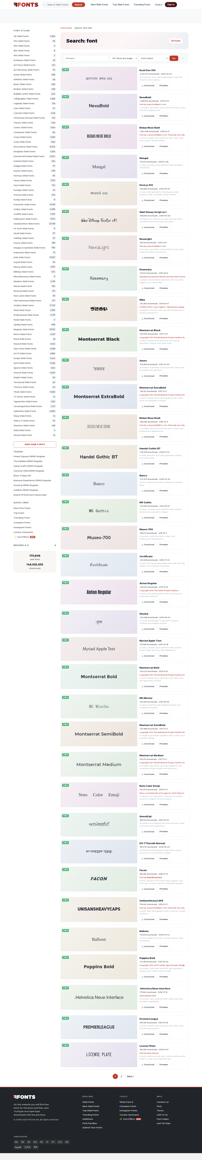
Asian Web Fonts (23, 74)
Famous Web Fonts (24, 175)
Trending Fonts (142, 4)
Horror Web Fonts (23, 243)
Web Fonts (88, 1102)
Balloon (144, 931)
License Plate (147, 1046)
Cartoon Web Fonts (24, 113)
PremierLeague (148, 1019)
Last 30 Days (164, 1123)
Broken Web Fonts (23, 89)
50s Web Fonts (22, 41)
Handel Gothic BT (150, 448)
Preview (164, 85)
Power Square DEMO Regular (29, 456)
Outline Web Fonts (24, 305)
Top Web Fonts (121, 4)
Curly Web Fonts (22, 142)
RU (67, 1142)
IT (47, 1142)
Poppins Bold (147, 958)
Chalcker (18, 451)
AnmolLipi (145, 816)
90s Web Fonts (22, 55)
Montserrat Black (149, 330)
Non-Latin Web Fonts (25, 295)
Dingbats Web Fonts (24, 151)
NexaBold (145, 97)
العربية (18, 1147)
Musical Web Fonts (24, 291)
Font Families (89, 1123)
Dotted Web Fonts (24, 161)
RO (35, 1142)
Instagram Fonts (22, 527)
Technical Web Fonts (25, 382)
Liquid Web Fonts (23, 262)
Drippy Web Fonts (23, 166)
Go (173, 58)
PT (53, 1142)
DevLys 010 (146, 185)
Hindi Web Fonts (22, 233)
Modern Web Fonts (24, 281)
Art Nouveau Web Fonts (26, 70)
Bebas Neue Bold (149, 127)
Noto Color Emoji (149, 786)
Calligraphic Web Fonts (26, 98)
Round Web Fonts (23, 344)
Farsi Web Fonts (22, 185)
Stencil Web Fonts (23, 372)
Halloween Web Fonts (25, 219)
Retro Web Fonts (23, 334)
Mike (142, 299)
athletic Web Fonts (24, 79)
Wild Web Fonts (22, 430)
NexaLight (145, 239)
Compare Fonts (22, 522)
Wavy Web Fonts (22, 416)
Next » (130, 1076)
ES (29, 1142)
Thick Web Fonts (22, 392)
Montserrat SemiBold (152, 725)
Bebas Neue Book (149, 418)
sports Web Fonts (23, 368)
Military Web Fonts (24, 271)
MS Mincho (145, 698)
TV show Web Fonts (24, 396)
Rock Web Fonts (22, 339)
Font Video (163, 1119)
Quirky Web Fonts (23, 324)
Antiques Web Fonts (25, 60)
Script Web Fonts (23, 358)
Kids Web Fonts (22, 257)
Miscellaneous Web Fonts (27, 276)
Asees (143, 360)
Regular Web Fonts (24, 329)
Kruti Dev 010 (147, 70)
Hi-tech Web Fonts (24, 228)
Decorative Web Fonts (26, 146)
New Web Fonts (99, 4)
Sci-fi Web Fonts (22, 353)
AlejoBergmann (154, 877)
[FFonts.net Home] (26, 4)
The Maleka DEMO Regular (28, 461)
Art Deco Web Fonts (24, 65)
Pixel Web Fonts (22, 310)
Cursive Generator (23, 532)
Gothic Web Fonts (23, 209)
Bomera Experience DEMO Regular (32, 480)
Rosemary (145, 269)
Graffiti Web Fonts (23, 214)
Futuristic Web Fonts (25, 204)
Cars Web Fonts (22, 108)
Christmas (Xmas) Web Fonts (29, 118)
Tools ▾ (158, 4)
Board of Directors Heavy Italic (30, 495)
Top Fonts (19, 513)
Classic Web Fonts (23, 122)
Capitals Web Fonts (24, 103)
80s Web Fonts (22, 50)
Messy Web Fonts (23, 267)
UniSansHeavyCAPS (151, 900)
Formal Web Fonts (23, 195)
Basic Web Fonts (22, 84)
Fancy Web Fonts (23, 180)
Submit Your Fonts (92, 1127)
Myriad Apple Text (150, 640)
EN (16, 1142)
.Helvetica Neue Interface (154, 988)
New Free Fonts (22, 508)
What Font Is (126, 1102)
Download (149, 85)
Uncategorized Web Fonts (28, 406)
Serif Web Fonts (22, 363)
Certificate (146, 556)
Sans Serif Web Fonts (25, 348)
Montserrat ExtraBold (152, 387)
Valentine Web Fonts (25, 411)
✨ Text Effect (24, 537)
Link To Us (162, 1114)
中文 (60, 1142)
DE (22, 1142)
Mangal (143, 158)
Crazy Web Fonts (23, 137)
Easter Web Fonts (23, 171)
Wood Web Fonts (23, 435)
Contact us (163, 1102)
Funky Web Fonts (23, 199)
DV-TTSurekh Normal (152, 843)
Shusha (143, 613)
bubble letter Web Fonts (27, 94)
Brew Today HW (22, 475)
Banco (143, 475)
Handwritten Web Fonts (27, 223)
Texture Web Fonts (24, 387)
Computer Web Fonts (25, 132)
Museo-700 (146, 529)
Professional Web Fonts (26, 315)
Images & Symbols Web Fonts (29, 247)
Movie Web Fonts (23, 286)
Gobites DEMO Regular (26, 490)
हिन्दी (35, 1147)
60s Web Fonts (22, 45)
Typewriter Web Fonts (25, 401)
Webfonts (87, 1119)
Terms (160, 1110)
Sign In (171, 4)
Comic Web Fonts (23, 127)
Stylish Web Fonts (23, 377)
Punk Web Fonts (22, 319)
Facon (143, 870)
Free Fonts (66, 28)
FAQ (159, 1106)
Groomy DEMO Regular (26, 485)
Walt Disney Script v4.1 (153, 212)
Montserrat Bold (149, 667)
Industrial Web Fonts (25, 252)
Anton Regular (148, 583)
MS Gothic (145, 502)
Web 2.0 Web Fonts (24, 420)
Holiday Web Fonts (24, 238)
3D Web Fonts (21, 36)
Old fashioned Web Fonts (27, 300)
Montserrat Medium (151, 755)
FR (41, 1142)
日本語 (27, 1147)
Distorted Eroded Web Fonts (29, 156)
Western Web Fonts (24, 425)
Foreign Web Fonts (24, 190)
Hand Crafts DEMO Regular (28, 466)
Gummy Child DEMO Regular (29, 470)
